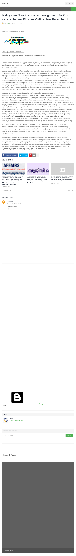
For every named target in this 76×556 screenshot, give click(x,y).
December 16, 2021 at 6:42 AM (14, 203)
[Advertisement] (17, 250)
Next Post (70, 190)
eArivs (11, 550)
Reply (7, 209)
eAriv (5, 3)
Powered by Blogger (37, 404)
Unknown (9, 201)
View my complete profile (16, 420)
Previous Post (7, 190)
